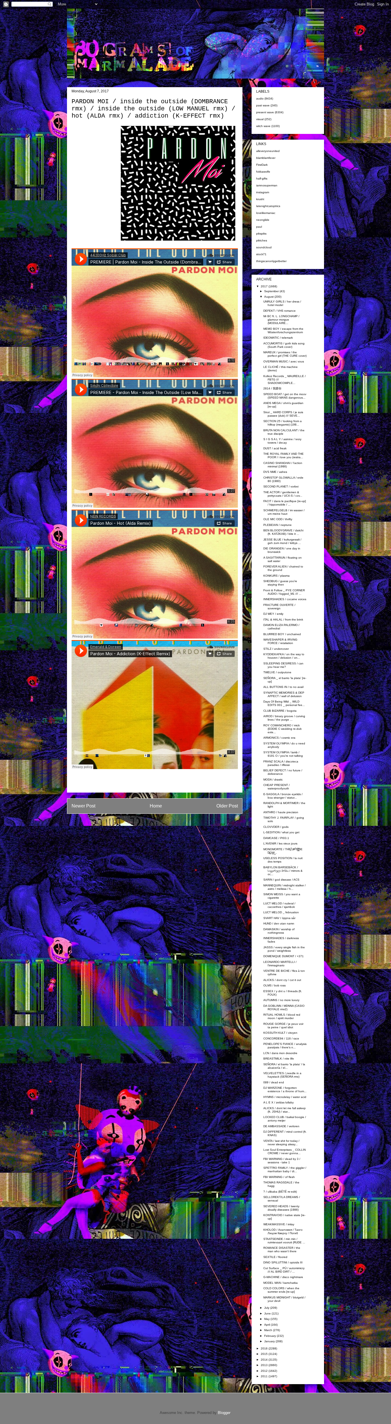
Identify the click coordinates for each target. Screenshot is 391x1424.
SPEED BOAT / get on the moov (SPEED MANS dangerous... (284, 396)
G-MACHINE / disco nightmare (283, 1277)
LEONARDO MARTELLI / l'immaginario (280, 963)
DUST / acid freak (275, 448)
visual (260, 119)
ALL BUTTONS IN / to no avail (283, 686)
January (270, 1341)
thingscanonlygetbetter (271, 261)
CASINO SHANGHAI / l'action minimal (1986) (282, 464)
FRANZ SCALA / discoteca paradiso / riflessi (280, 763)
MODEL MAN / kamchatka (280, 1282)
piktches (261, 240)
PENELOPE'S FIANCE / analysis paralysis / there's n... (285, 1045)
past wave (263, 105)
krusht (260, 199)
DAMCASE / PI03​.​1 (276, 838)
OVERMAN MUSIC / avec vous (283, 361)
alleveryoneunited (268, 151)
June (268, 1313)
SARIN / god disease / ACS (281, 879)
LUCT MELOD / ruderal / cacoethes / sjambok (279, 905)
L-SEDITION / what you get (281, 832)
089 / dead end (273, 1082)
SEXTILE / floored (275, 1257)
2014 (264, 1359)
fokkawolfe (263, 171)
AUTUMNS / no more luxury (281, 1000)
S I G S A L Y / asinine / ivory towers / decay (282, 441)
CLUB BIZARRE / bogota (280, 710)
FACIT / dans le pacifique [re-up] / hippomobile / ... (284, 503)
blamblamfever (265, 157)
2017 (264, 286)
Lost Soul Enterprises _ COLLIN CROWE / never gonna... (284, 1151)
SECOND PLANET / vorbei (281, 486)
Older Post (227, 805)
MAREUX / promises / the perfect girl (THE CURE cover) (285, 354)
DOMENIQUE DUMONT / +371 (283, 956)
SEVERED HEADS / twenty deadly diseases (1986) (281, 1208)
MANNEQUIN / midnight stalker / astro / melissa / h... (284, 887)
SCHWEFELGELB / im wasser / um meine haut (284, 512)
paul (259, 226)
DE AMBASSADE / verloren (281, 1126)
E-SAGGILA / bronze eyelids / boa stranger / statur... (283, 796)
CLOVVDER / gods (276, 826)
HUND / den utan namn (278, 923)
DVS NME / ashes (275, 471)
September (272, 291)
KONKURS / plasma (276, 575)
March (268, 1330)
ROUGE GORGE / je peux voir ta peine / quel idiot (283, 1025)
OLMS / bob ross (274, 985)
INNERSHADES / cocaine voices (284, 599)
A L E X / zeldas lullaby (278, 1102)
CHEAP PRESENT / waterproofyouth (276, 786)
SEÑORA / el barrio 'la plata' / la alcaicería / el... (284, 1066)
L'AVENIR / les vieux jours (280, 843)
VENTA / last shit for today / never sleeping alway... (281, 1142)
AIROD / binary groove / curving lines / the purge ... (284, 718)
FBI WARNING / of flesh (279, 1177)
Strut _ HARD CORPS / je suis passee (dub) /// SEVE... (283, 414)
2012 (264, 1370)
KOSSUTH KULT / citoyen (280, 1032)
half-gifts (261, 178)
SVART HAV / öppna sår (279, 918)
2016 (264, 1348)
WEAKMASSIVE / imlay (278, 1224)
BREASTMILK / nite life (278, 1058)
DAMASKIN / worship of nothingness (279, 931)
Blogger (224, 1413)
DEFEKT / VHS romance (279, 310)
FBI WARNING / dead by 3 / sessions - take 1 (281, 1160)
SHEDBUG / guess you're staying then (280, 583)
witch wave (263, 126)
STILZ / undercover (276, 648)
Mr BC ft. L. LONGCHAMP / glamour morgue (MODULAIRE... (281, 320)
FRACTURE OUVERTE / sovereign (279, 606)
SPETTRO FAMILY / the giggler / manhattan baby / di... (284, 1169)
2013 (264, 1365)
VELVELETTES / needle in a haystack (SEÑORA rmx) (282, 1075)
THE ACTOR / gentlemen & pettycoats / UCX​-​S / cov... (282, 494)
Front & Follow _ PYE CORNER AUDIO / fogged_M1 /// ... (284, 592)
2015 (264, 1353)
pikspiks (261, 233)
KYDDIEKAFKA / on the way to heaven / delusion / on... (283, 656)
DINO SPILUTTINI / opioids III (283, 1262)
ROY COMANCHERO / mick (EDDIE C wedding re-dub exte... (282, 729)
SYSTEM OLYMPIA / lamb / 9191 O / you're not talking (283, 754)
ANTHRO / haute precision (280, 812)
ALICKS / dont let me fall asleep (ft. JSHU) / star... (284, 1110)
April (267, 1324)
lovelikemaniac (265, 212)
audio (260, 98)
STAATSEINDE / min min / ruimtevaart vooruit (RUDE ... (284, 1240)
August (269, 296)
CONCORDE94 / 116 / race (281, 1038)
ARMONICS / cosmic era (279, 737)
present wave (265, 112)
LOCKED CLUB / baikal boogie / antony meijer (284, 1118)
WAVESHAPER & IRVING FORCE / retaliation (280, 641)
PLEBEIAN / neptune (277, 524)
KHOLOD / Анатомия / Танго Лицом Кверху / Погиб (283, 1231)
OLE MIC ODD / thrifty (277, 519)
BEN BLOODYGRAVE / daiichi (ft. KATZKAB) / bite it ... (283, 532)
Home (156, 805)
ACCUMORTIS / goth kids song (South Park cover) (284, 345)
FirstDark (262, 164)
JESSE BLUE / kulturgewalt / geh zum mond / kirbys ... (282, 541)
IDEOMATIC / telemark (278, 337)
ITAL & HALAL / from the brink (283, 619)
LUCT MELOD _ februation (281, 912)
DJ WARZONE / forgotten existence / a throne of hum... (285, 1089)
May (267, 1318)
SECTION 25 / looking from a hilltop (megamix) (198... (282, 423)
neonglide (262, 219)
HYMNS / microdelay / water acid (284, 1097)
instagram (262, 192)
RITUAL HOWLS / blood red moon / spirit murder (281, 1016)
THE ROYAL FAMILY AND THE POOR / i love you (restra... (283, 455)
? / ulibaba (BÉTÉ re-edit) (280, 1191)
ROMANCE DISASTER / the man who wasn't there (281, 1249)
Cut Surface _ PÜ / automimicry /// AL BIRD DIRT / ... (284, 1270)
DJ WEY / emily (273, 613)
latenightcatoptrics (268, 206)
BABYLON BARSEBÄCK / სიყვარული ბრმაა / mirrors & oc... (283, 871)
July (267, 1307)
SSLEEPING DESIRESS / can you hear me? (283, 665)
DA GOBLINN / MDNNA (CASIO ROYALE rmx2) (284, 1007)
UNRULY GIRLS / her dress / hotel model (282, 303)
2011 (264, 1376)
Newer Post (83, 805)
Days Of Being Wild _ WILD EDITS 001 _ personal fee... (284, 703)
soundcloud (264, 247)
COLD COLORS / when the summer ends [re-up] (281, 1290)
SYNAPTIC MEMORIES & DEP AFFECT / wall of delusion (283, 694)
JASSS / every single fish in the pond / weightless (284, 949)
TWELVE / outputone (277, 672)
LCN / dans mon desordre (280, 1053)
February (270, 1335)
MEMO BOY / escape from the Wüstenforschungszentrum (283, 330)
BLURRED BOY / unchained (282, 634)
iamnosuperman (266, 185)
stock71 (261, 254)
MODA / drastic (273, 779)
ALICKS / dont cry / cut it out (282, 980)
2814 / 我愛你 (272, 388)
